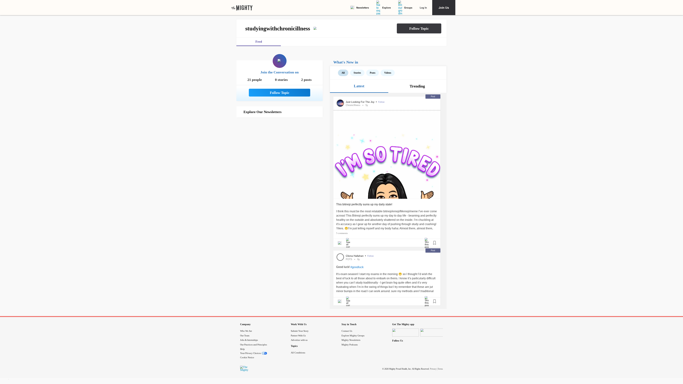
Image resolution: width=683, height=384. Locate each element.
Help (242, 349)
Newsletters (362, 7)
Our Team (244, 335)
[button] (419, 28)
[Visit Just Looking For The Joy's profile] (340, 103)
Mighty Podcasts (350, 344)
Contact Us (347, 331)
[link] (242, 8)
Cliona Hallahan (355, 255)
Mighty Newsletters (351, 340)
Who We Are (246, 331)
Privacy (433, 369)
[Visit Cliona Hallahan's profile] (340, 257)
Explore (386, 7)
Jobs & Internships (249, 340)
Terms (440, 369)
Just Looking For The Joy (360, 101)
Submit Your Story (300, 331)
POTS (349, 259)
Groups (408, 7)
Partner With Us (298, 335)
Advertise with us (299, 340)
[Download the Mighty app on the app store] (405, 333)
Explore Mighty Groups (353, 335)
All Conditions (298, 352)
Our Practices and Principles (253, 344)
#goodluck (357, 267)
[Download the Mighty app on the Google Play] (433, 333)
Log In (423, 7)
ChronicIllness (353, 105)
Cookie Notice (247, 357)
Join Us (444, 8)
